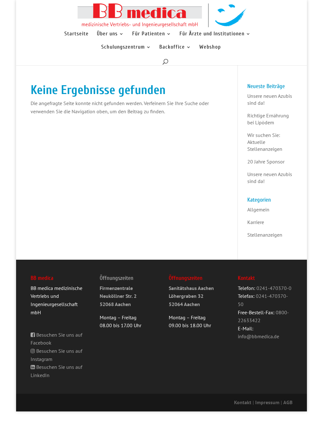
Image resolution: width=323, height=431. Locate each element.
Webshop (210, 47)
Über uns (107, 34)
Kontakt (242, 402)
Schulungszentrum (123, 47)
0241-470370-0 (273, 288)
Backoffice (172, 47)
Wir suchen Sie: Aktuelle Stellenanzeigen (264, 142)
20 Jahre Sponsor (266, 161)
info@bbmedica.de (258, 336)
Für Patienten (148, 34)
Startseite (76, 34)
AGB (287, 402)
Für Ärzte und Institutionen (211, 34)
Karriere (255, 222)
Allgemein (258, 209)
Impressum (267, 402)
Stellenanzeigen (264, 235)
